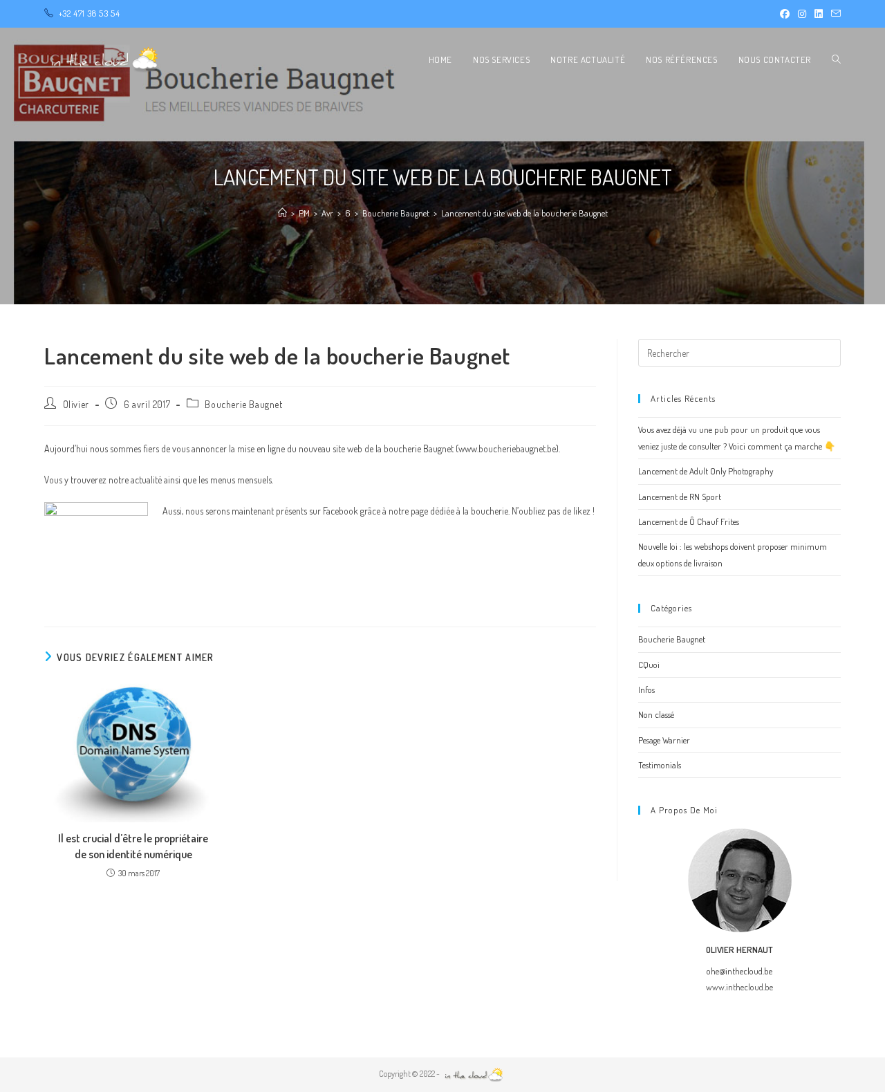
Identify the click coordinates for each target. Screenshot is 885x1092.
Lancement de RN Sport (679, 496)
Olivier (76, 404)
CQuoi (649, 664)
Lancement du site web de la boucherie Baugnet (524, 213)
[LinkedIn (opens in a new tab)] (818, 14)
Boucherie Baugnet (243, 404)
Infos (646, 689)
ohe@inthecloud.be (739, 971)
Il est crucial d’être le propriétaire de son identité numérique (133, 845)
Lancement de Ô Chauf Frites (688, 521)
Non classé (656, 714)
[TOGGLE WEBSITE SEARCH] (836, 59)
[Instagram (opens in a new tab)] (802, 14)
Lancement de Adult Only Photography (705, 470)
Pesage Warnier (664, 740)
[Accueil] (282, 213)
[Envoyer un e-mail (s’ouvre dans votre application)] (834, 14)
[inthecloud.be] (473, 1073)
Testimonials (659, 764)
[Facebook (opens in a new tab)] (785, 14)
